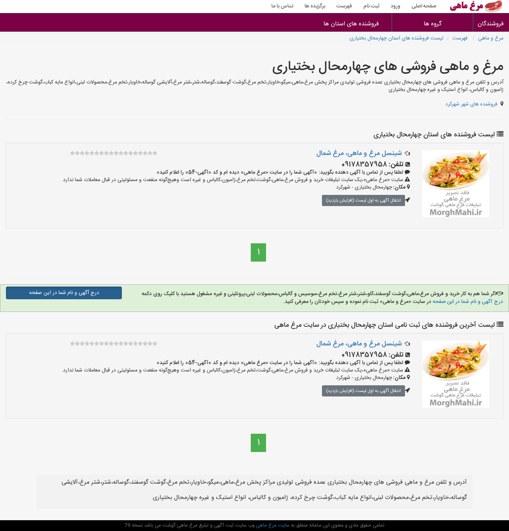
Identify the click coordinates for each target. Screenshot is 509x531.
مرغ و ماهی (490, 38)
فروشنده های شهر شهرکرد (471, 104)
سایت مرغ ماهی (272, 525)
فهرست (344, 6)
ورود (395, 6)
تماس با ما (282, 6)
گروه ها (433, 24)
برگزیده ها (314, 6)
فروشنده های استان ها (351, 24)
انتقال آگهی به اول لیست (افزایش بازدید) (363, 200)
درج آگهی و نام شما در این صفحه (467, 301)
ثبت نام (371, 6)
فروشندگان (491, 24)
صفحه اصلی (423, 6)
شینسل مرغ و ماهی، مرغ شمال (359, 153)
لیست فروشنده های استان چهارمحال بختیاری (396, 38)
